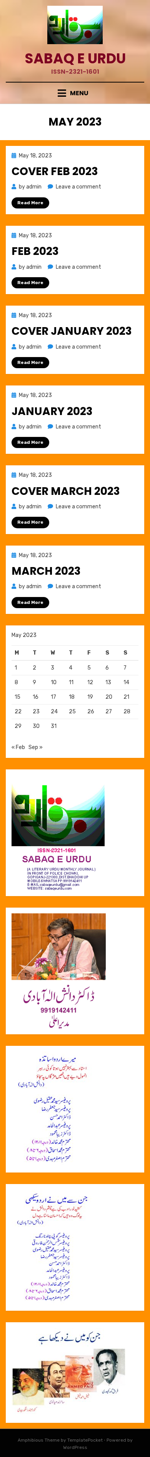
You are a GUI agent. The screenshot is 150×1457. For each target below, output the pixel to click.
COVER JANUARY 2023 (72, 331)
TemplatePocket (85, 1440)
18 (72, 697)
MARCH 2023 (46, 571)
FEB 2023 (35, 251)
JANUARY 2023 (52, 411)
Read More (30, 202)
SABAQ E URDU (75, 58)
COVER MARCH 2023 (66, 491)
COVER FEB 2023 (55, 171)
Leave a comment (78, 187)
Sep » (35, 747)
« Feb (18, 747)
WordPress (75, 1447)
